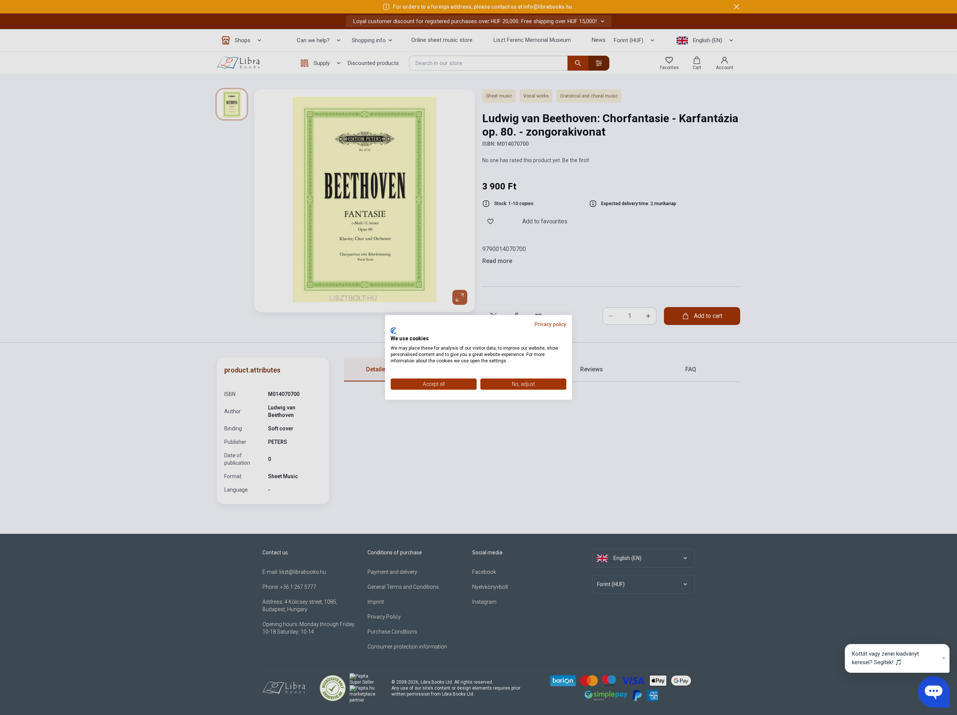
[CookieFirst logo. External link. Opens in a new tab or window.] (393, 330)
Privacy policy (550, 324)
